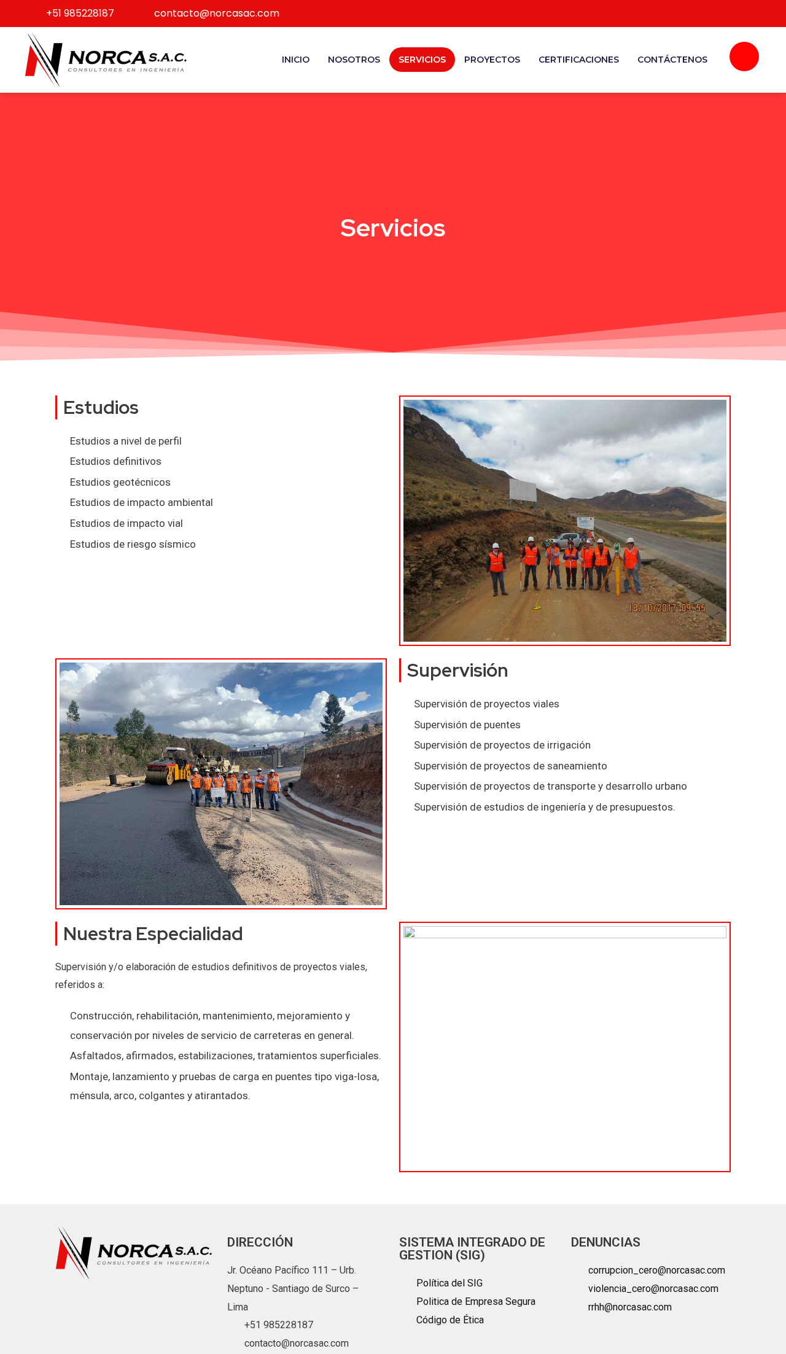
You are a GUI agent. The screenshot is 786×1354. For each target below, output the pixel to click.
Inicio (295, 59)
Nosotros (354, 59)
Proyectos (492, 59)
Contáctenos (672, 59)
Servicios (422, 59)
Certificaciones (579, 59)
